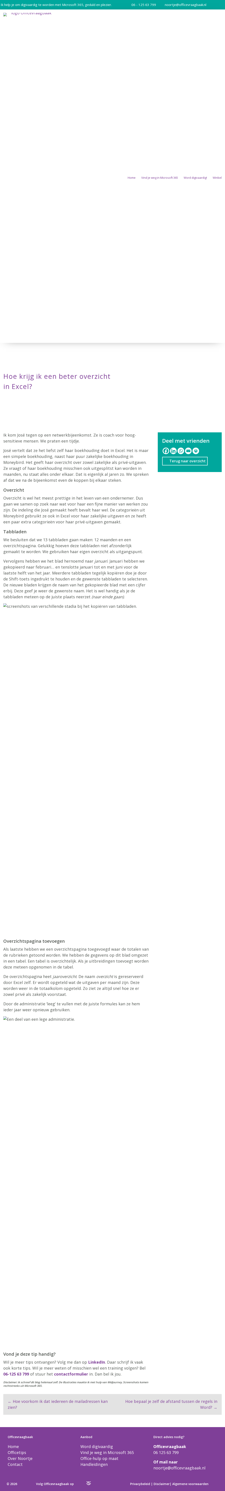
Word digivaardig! (195, 178)
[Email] (188, 451)
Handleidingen (94, 1464)
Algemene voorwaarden (190, 1484)
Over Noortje (20, 1458)
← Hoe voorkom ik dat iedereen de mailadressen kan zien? (58, 1404)
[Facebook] (166, 451)
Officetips (17, 1452)
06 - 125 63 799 (143, 4)
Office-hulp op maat (99, 1458)
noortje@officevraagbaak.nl (185, 4)
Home (132, 178)
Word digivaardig (96, 1446)
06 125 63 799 (166, 1452)
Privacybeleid (140, 1484)
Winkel (217, 178)
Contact (15, 1464)
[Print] (195, 451)
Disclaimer (162, 1484)
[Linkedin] (173, 451)
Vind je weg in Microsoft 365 (159, 178)
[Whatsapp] (181, 451)
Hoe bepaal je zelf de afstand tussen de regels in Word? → (171, 1404)
